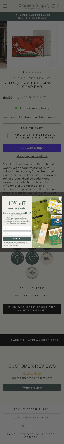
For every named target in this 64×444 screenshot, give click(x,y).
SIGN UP (16, 239)
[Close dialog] (60, 198)
